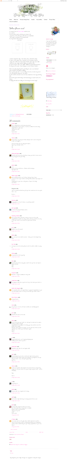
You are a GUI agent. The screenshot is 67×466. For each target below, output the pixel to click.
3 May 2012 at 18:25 (15, 426)
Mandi (13, 405)
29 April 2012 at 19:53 (15, 362)
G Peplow (13, 419)
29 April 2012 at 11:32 (15, 316)
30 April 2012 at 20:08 (15, 400)
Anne (13, 261)
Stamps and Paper (15, 153)
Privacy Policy (52, 19)
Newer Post (12, 432)
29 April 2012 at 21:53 (16, 377)
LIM (15, 116)
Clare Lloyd (14, 208)
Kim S (13, 227)
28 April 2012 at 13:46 (15, 171)
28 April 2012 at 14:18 (15, 196)
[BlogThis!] (28, 114)
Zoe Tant (13, 244)
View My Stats (49, 104)
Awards (32, 19)
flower (13, 116)
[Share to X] (29, 114)
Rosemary (14, 200)
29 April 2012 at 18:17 (15, 350)
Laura (13, 313)
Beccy (13, 320)
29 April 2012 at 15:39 (15, 342)
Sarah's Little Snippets (16, 288)
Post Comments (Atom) (19, 434)
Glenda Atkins (14, 346)
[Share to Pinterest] (31, 114)
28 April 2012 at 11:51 (15, 133)
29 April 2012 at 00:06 (15, 293)
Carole (13, 305)
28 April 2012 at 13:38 (15, 161)
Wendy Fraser (14, 280)
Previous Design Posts (24, 19)
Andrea (13, 235)
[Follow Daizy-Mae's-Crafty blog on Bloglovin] (49, 76)
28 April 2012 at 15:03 (16, 211)
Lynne (13, 354)
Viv (12, 337)
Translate (50, 62)
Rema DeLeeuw (15, 297)
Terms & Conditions (13, 21)
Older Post (41, 432)
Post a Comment (14, 429)
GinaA (13, 397)
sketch (17, 116)
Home (10, 19)
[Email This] (27, 114)
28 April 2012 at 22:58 (16, 284)
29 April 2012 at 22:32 (16, 385)
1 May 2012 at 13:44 (15, 415)
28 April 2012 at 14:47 (15, 204)
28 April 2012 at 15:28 (16, 249)
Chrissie (13, 123)
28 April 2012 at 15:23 (16, 231)
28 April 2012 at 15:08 (15, 223)
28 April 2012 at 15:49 (16, 257)
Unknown (13, 138)
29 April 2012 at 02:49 (16, 308)
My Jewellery (39, 19)
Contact (45, 19)
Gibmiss (13, 165)
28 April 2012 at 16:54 (16, 268)
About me (16, 19)
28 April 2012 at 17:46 (15, 276)
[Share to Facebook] (30, 114)
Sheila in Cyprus (15, 175)
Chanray (13, 253)
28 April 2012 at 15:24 (16, 240)
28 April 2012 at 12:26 (16, 149)
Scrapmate (14, 273)
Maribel (13, 389)
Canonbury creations (15, 216)
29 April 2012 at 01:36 (15, 301)
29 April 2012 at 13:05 (16, 333)
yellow (19, 116)
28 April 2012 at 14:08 (15, 184)
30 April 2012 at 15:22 (16, 393)
